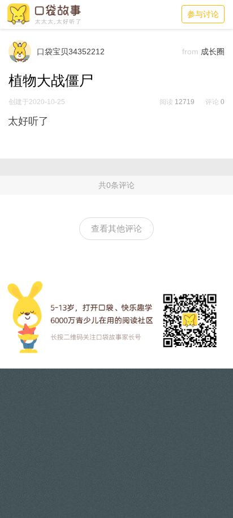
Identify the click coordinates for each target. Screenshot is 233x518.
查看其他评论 (116, 228)
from (190, 51)
